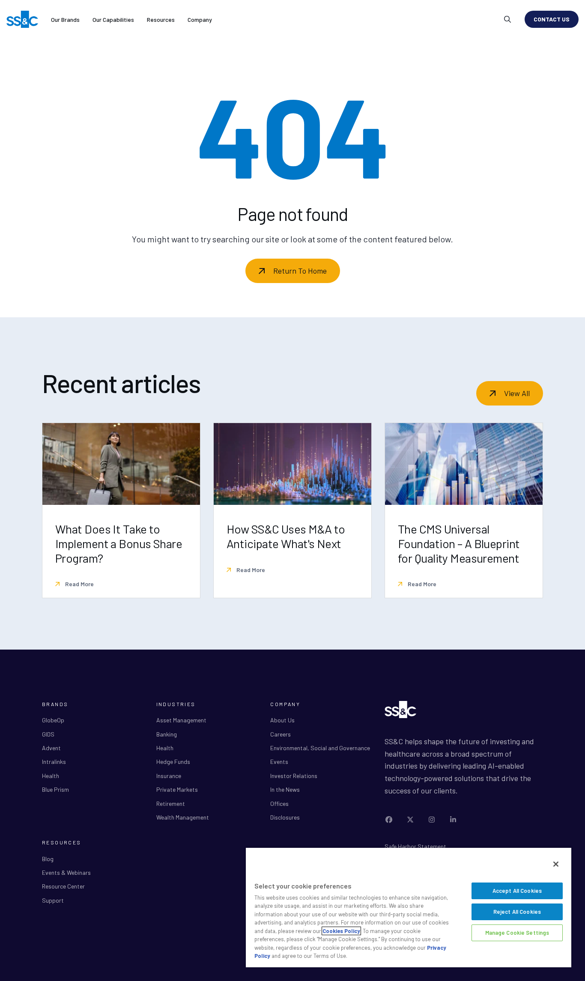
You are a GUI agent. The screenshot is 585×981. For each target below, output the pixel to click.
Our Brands (65, 19)
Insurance (168, 775)
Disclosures (285, 817)
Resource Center (63, 886)
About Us (282, 720)
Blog (48, 858)
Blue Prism (55, 789)
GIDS (48, 734)
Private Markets (177, 789)
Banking (166, 734)
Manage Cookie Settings (517, 932)
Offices (279, 803)
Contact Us (552, 19)
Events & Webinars (66, 872)
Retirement (170, 803)
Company (200, 19)
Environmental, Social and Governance (320, 747)
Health (50, 775)
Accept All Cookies (517, 890)
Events (279, 761)
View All (517, 393)
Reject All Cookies (517, 911)
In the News (285, 789)
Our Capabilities (113, 19)
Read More (79, 583)
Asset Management (181, 720)
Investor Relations (293, 775)
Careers (280, 734)
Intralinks (54, 761)
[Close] (555, 864)
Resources (161, 19)
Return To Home (300, 270)
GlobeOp (53, 720)
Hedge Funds (173, 761)
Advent (51, 747)
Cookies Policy (341, 930)
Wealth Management (182, 817)
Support (53, 900)
